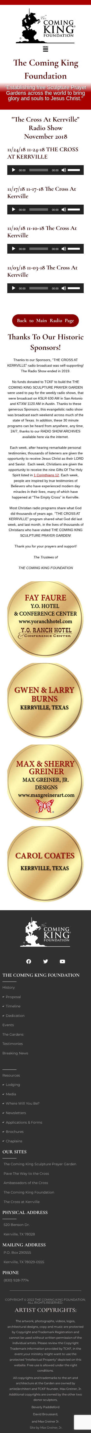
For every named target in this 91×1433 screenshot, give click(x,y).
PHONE (10, 1273)
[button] (45, 49)
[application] (45, 170)
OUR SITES (14, 1152)
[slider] (74, 169)
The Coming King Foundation (60, 1299)
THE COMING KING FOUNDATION (41, 975)
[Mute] (63, 170)
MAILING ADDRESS (24, 1245)
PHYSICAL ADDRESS (25, 1212)
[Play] (13, 170)
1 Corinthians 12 (46, 475)
